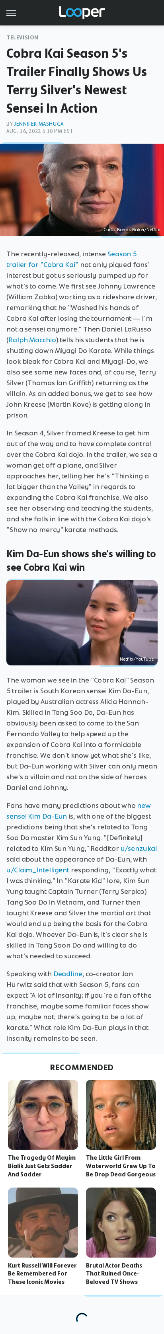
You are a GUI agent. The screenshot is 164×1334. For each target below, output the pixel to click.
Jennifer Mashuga (39, 124)
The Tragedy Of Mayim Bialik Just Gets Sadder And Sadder (42, 1166)
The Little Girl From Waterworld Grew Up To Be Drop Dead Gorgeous (121, 1166)
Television (22, 37)
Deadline (67, 974)
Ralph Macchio (32, 340)
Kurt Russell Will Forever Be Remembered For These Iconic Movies (42, 1274)
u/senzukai (139, 848)
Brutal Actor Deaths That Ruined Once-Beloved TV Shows (114, 1274)
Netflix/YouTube (137, 659)
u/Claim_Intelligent (37, 870)
